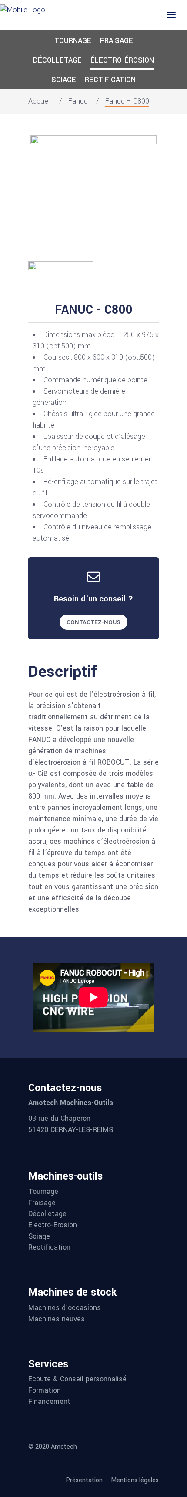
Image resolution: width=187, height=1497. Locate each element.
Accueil (39, 101)
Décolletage (57, 60)
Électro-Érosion (122, 60)
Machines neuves (56, 1319)
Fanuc (78, 101)
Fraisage (116, 41)
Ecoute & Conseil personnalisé (77, 1379)
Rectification (110, 80)
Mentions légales (135, 1480)
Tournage (72, 41)
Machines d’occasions (64, 1307)
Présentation (84, 1480)
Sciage (63, 80)
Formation (44, 1390)
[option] (93, 198)
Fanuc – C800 (127, 101)
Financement (49, 1401)
